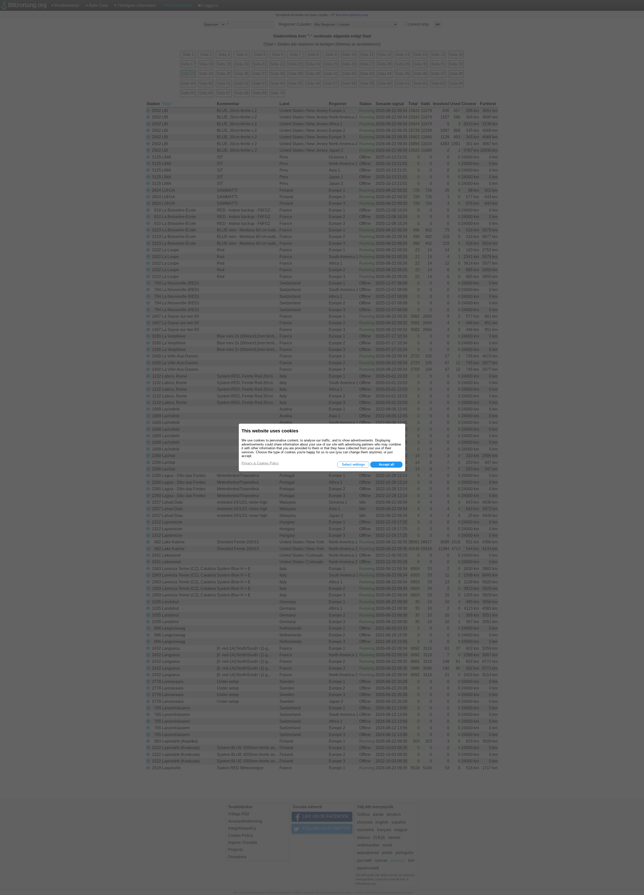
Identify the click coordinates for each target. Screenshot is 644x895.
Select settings (353, 464)
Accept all (386, 464)
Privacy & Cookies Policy (260, 463)
